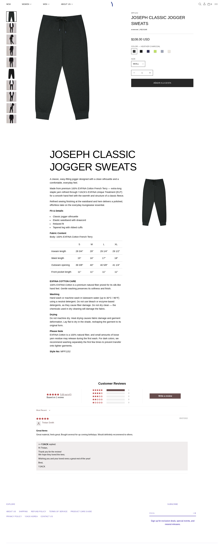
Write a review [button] (165, 396)
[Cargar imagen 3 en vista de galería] (11, 28)
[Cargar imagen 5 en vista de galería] (11, 51)
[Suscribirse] (194, 513)
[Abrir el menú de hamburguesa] (216, 4)
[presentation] (62, 67)
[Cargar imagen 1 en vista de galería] (11, 17)
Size (133, 59)
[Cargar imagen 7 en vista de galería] (11, 74)
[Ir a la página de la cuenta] (204, 5)
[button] (200, 4)
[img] (42, 419)
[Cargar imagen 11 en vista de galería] (11, 120)
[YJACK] (112, 4)
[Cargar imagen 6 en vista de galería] (11, 62)
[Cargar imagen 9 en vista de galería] (11, 97)
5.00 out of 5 (65, 394)
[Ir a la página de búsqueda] (200, 4)
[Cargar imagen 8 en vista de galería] (11, 85)
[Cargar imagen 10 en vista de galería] (11, 108)
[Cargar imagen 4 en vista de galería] (11, 39)
